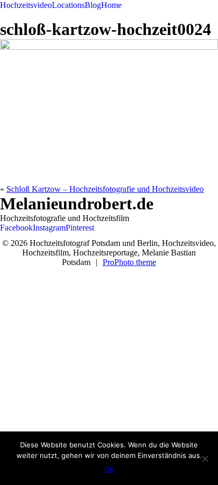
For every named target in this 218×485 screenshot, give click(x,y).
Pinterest (80, 227)
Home (111, 5)
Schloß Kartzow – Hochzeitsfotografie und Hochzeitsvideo (105, 188)
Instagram (49, 227)
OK (109, 469)
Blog (93, 5)
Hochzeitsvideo (26, 5)
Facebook (16, 227)
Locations (68, 5)
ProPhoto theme (129, 262)
